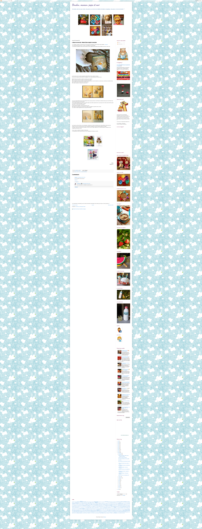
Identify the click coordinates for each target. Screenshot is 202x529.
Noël (108, 510)
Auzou (109, 501)
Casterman (83, 503)
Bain (113, 501)
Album (75, 171)
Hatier (101, 506)
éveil (95, 505)
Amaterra (88, 501)
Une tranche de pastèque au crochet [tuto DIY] (125, 376)
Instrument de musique (119, 506)
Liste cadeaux (97, 507)
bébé (125, 501)
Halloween (94, 506)
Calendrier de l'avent (75, 503)
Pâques (124, 510)
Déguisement (73, 504)
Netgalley (103, 510)
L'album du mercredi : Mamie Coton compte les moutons (123, 456)
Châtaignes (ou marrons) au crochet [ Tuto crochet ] (126, 395)
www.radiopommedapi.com (125, 435)
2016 (118, 452)
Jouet (78, 507)
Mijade (80, 510)
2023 (118, 443)
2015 (118, 489)
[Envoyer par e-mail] (82, 170)
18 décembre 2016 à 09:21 (86, 183)
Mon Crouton (84, 510)
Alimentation (84, 501)
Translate (123, 495)
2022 (118, 444)
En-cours (78, 505)
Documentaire (96, 504)
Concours (96, 503)
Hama (96, 506)
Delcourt (76, 504)
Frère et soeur (126, 505)
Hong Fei (106, 44)
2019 (118, 448)
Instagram (114, 506)
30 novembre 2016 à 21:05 (81, 177)
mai (119, 482)
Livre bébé (121, 507)
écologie (114, 504)
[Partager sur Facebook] (85, 170)
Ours (121, 510)
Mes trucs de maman (75, 510)
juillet (119, 480)
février (119, 486)
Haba (89, 506)
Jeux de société (74, 507)
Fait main (109, 505)
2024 (118, 442)
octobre (119, 476)
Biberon (129, 501)
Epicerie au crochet (86, 505)
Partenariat (85, 171)
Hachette (91, 506)
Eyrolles (106, 505)
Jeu (125, 506)
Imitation (112, 506)
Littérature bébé (102, 507)
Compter (91, 503)
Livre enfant (82, 171)
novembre (120, 454)
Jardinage (123, 506)
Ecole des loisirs (108, 504)
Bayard (117, 501)
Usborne (102, 512)
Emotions (75, 505)
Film (118, 505)
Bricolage (111, 502)
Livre (79, 171)
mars (119, 485)
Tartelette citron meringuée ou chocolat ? (126, 363)
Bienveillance (86, 502)
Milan (81, 510)
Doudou (100, 504)
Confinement (100, 503)
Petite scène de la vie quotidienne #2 (123, 475)
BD (120, 501)
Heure (103, 506)
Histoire (104, 506)
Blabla (96, 502)
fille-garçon (116, 505)
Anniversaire (96, 501)
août (119, 479)
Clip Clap (86, 503)
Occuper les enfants (118, 510)
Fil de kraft (113, 505)
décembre (120, 453)
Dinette (87, 504)
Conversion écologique (105, 503)
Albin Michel (78, 501)
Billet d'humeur (92, 502)
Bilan (88, 502)
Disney (90, 504)
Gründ (87, 506)
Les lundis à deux (89, 507)
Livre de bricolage (125, 507)
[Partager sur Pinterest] (86, 170)
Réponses (77, 181)
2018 (118, 449)
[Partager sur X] (84, 170)
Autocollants (106, 501)
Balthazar (115, 501)
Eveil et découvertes (99, 505)
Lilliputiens (93, 507)
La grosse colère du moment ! (122, 457)
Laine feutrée (82, 507)
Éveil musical (103, 505)
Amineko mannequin (91, 501)
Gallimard (73, 506)
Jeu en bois (128, 506)
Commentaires (120, 44)
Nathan (98, 510)
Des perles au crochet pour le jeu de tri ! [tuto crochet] (126, 382)
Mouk (91, 510)
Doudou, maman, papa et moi (86, 4)
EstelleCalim (79, 183)
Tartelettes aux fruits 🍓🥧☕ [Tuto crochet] (125, 351)
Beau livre (122, 501)
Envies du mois (81, 505)
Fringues (129, 505)
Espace (91, 505)
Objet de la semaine (112, 510)
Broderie (114, 502)
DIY (91, 504)
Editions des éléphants (123, 504)
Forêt (123, 505)
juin (119, 481)
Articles (119, 42)
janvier (119, 487)
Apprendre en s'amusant (102, 501)
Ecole (105, 504)
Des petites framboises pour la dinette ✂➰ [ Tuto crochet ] (126, 408)
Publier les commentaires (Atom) (80, 206)
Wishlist (115, 512)
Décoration (128, 503)
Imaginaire (109, 506)
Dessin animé (81, 504)
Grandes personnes (81, 506)
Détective (84, 504)
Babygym (111, 501)
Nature (101, 510)
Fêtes (111, 505)
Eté (94, 505)
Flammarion (120, 505)
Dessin (78, 504)
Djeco (93, 504)
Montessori (88, 510)
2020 (118, 447)
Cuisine (122, 503)
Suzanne (76, 177)
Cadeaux (120, 502)
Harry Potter (98, 506)
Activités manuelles (74, 501)
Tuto (100, 512)
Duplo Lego (102, 504)
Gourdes (76, 506)
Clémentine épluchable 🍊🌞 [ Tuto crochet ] (126, 369)
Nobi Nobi (105, 510)
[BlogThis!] (83, 170)
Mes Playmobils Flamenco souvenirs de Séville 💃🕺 (125, 357)
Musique (95, 510)
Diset (88, 504)
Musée (93, 510)
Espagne (93, 505)
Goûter (78, 506)
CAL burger (128, 502)
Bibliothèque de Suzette (79, 502)
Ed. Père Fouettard (117, 504)
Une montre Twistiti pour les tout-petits (123, 458)
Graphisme (85, 506)
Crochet (119, 503)
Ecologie (111, 504)
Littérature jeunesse (107, 507)
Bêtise (127, 501)
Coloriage (88, 503)
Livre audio (117, 507)
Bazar (119, 501)
